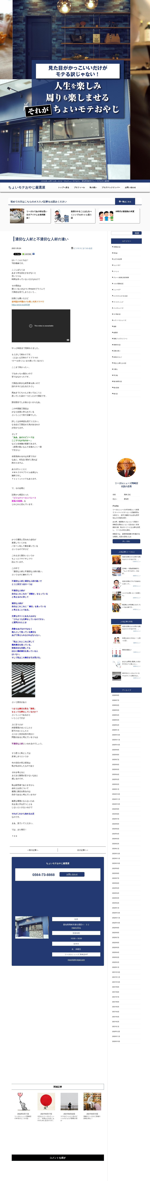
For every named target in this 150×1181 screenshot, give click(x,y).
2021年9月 (115, 987)
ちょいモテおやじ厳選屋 (26, 187)
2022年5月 (115, 947)
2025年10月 (116, 745)
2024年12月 (116, 794)
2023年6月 (115, 883)
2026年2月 (115, 725)
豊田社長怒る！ (127, 650)
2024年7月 (115, 819)
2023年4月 (115, 893)
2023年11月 (116, 858)
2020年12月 (116, 1031)
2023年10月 (116, 863)
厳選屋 (115, 332)
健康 (114, 326)
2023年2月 (115, 903)
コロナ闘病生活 (118, 283)
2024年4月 (115, 834)
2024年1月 (115, 848)
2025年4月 (115, 774)
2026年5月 (115, 710)
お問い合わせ (130, 187)
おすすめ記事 (117, 259)
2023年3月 (115, 898)
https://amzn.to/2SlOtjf (21, 304)
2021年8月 (115, 992)
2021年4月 (115, 1012)
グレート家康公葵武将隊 (121, 277)
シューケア (116, 290)
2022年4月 (115, 952)
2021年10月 (116, 982)
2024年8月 (115, 814)
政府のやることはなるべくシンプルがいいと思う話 (81, 214)
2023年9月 (115, 868)
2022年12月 (116, 913)
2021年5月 (115, 1007)
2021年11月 (116, 977)
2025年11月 (116, 740)
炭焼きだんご (117, 357)
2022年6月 (115, 942)
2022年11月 (116, 918)
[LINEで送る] (27, 254)
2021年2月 (115, 1021)
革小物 (115, 375)
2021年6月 (115, 1002)
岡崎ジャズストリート (120, 339)
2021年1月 (115, 1026)
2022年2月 (115, 962)
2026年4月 (115, 715)
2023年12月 (116, 853)
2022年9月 (115, 928)
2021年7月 (115, 997)
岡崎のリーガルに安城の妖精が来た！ (92, 1117)
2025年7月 (115, 759)
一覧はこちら (126, 201)
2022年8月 (115, 932)
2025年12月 (116, 735)
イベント (116, 271)
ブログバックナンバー (111, 187)
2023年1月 (115, 908)
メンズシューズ (118, 308)
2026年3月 (115, 720)
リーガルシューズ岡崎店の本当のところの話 (23, 1117)
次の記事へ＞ (82, 850)
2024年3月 (115, 839)
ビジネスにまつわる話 (82, 248)
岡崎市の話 (116, 345)
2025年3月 (115, 779)
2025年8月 (115, 755)
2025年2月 (115, 784)
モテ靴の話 (116, 314)
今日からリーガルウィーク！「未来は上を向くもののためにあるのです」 (46, 1118)
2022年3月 (115, 957)
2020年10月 (116, 1041)
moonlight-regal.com (76, 959)
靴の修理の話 (117, 381)
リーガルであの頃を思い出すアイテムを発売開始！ (36, 214)
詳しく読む (126, 541)
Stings (115, 253)
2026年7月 (115, 700)
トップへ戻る (63, 187)
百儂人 (115, 369)
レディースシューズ (119, 320)
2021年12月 (116, 972)
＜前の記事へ (32, 850)
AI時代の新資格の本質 (125, 211)
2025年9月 (115, 750)
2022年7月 (115, 937)
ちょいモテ (116, 265)
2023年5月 (115, 888)
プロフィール (79, 187)
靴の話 (115, 394)
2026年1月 (115, 730)
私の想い (93, 187)
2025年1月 (115, 789)
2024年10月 (116, 804)
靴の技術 (116, 387)
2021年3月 (115, 1017)
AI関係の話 (116, 247)
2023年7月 (115, 878)
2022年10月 (116, 923)
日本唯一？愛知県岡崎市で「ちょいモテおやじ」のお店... (130, 570)
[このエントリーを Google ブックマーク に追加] (33, 254)
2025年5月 (115, 769)
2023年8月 (115, 873)
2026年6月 (115, 705)
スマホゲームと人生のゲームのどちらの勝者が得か (69, 1118)
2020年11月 (116, 1036)
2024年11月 (116, 799)
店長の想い (116, 351)
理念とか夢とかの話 (119, 363)
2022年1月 (115, 967)
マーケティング (118, 302)
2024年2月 (115, 844)
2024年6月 (115, 824)
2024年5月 (115, 829)
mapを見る (76, 927)
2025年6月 (115, 764)
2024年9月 (115, 809)
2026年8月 (115, 695)
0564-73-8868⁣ (43, 874)
